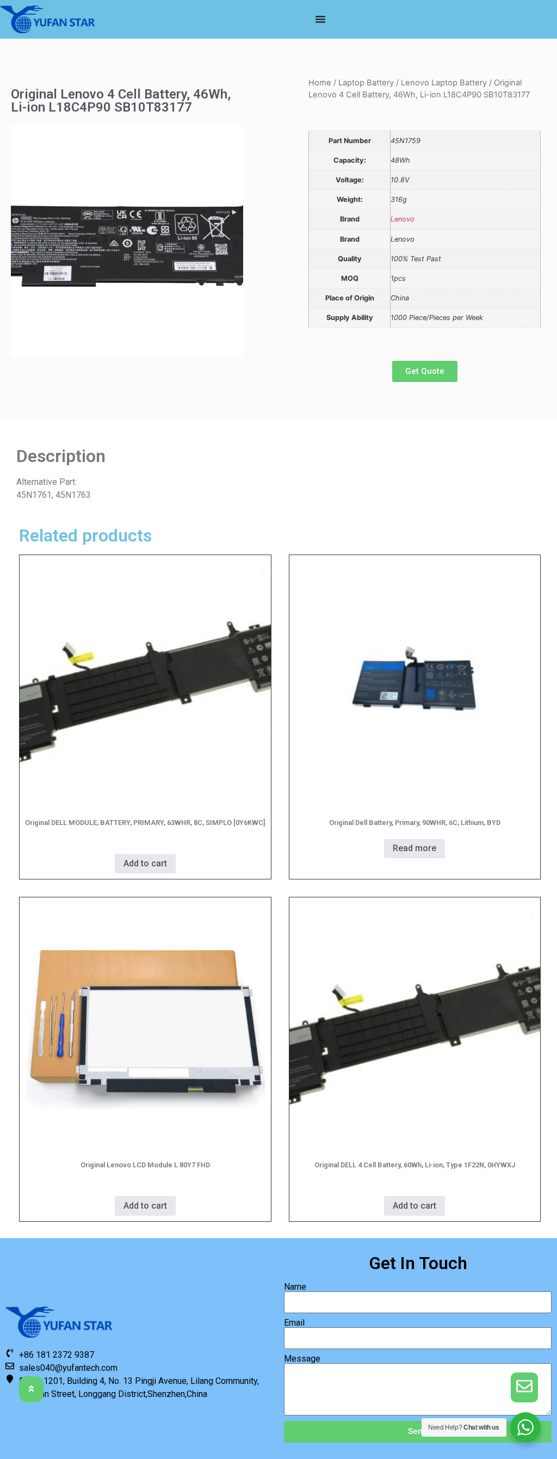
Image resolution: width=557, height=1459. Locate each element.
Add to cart (145, 863)
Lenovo (402, 219)
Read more (414, 848)
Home (319, 83)
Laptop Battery (366, 83)
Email (294, 1323)
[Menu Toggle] (320, 19)
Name (295, 1287)
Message (302, 1359)
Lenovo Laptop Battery (444, 83)
